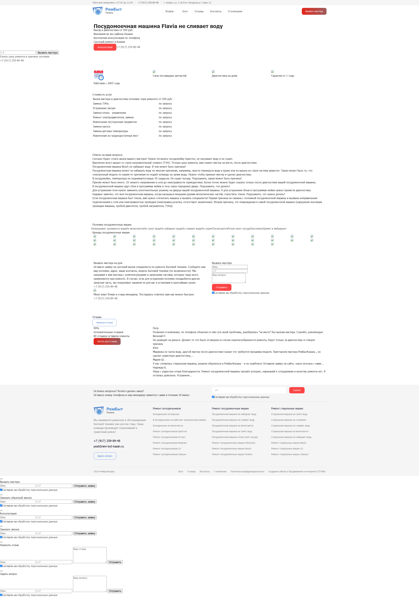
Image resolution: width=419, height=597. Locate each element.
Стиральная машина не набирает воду (291, 437)
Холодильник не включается (168, 425)
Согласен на (241, 292)
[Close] (1, 478)
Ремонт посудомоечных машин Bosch (231, 448)
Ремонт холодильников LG (167, 448)
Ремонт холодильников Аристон (170, 431)
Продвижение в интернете (303, 471)
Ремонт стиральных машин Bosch (288, 442)
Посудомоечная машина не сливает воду (233, 419)
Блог (185, 11)
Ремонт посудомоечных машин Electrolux (233, 442)
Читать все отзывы (107, 341)
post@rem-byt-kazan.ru (109, 446)
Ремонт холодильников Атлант (169, 437)
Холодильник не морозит (166, 414)
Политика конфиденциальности (247, 471)
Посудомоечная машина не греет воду (232, 431)
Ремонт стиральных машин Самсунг (290, 454)
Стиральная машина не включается (289, 431)
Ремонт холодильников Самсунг (170, 454)
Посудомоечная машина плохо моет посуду (235, 437)
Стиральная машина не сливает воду (290, 425)
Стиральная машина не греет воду (289, 414)
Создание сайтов (277, 471)
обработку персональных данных (249, 292)
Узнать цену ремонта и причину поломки (24, 56)
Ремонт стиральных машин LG (287, 448)
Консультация (105, 47)
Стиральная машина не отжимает (288, 419)
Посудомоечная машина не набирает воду (234, 414)
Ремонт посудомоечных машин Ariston (232, 454)
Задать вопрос (104, 455)
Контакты (215, 11)
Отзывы (199, 11)
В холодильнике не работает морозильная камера (179, 419)
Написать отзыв (104, 322)
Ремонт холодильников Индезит (170, 442)
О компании (235, 11)
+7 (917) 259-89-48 (148, 2)
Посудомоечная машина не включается (232, 425)
